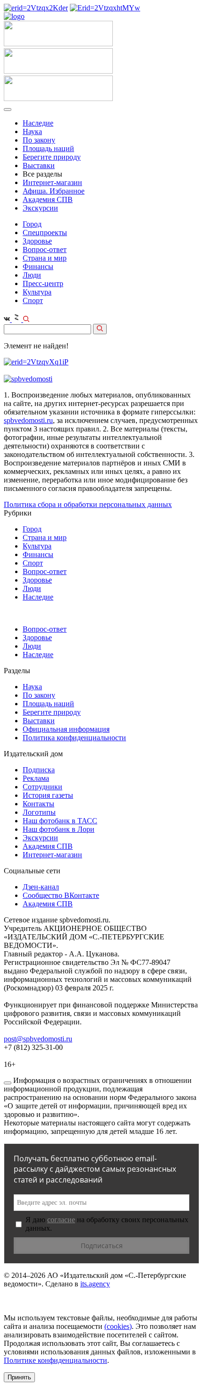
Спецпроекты (45, 232)
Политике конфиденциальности (55, 1360)
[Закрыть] (7, 1083)
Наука (32, 131)
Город (32, 224)
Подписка (39, 770)
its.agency (95, 1284)
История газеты (48, 795)
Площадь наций (48, 148)
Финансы (38, 266)
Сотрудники (42, 787)
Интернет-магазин (52, 182)
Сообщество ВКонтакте (61, 895)
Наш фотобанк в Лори (58, 829)
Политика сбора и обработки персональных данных (88, 504)
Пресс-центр (43, 283)
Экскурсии (40, 208)
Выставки (39, 165)
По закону (39, 140)
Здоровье (37, 241)
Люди (32, 275)
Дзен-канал (41, 887)
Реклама (36, 778)
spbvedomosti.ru (28, 420)
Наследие (38, 123)
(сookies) (118, 1326)
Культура (37, 292)
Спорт (33, 300)
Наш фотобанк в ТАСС (60, 821)
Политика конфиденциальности (74, 738)
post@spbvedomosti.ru (38, 1039)
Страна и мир (45, 258)
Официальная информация (66, 729)
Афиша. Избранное (54, 191)
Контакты (38, 804)
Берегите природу (52, 157)
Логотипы (39, 812)
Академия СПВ (48, 199)
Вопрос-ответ (45, 249)
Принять (19, 1377)
